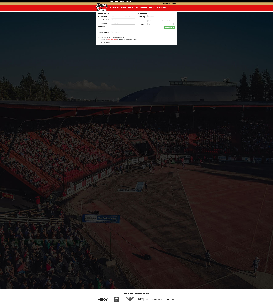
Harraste (128, 1)
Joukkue (123, 7)
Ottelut (130, 7)
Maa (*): (143, 24)
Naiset (116, 1)
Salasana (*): (106, 29)
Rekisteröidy (166, 3)
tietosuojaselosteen (112, 39)
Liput (136, 7)
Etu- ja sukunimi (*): (103, 16)
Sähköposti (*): (105, 23)
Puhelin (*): (106, 19)
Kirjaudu (174, 3)
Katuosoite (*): (142, 17)
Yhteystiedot (161, 7)
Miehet (112, 1)
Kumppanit (143, 7)
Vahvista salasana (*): (104, 33)
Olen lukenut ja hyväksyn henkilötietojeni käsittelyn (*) (119, 39)
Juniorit (122, 1)
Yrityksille (152, 7)
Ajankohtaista (114, 7)
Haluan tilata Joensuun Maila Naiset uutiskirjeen (112, 37)
